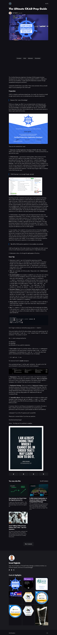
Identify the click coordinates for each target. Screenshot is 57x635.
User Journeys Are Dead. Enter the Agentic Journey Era (17, 499)
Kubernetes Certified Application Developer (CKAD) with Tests (25, 150)
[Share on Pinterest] (33, 474)
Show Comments (28, 544)
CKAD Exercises (14, 157)
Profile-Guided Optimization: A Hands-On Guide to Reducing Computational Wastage (38, 500)
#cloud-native (37, 58)
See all (44, 481)
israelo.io (13, 633)
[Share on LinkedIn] (43, 474)
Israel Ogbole (15, 12)
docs (16, 282)
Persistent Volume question (33, 289)
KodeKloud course (16, 208)
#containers (19, 58)
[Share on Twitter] (13, 474)
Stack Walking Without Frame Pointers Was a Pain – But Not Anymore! (17, 527)
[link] (9, 570)
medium (30, 423)
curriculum (42, 211)
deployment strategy (38, 385)
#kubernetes (30, 58)
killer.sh (11, 221)
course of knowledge (40, 106)
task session (31, 253)
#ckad (24, 58)
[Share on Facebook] (23, 474)
